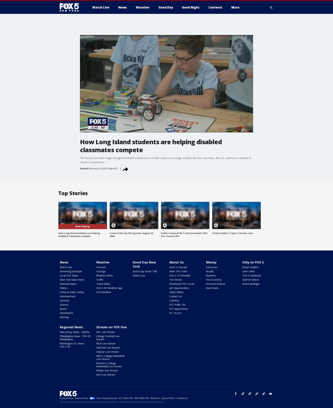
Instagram (243, 394)
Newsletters (66, 313)
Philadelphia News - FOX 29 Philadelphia (75, 338)
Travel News (103, 283)
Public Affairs (176, 292)
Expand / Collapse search (271, 7)
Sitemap (64, 317)
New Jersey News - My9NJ (74, 332)
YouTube (256, 394)
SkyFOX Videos (250, 279)
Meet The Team (178, 271)
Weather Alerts (104, 275)
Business (211, 275)
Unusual (64, 300)
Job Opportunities (179, 288)
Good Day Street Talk (145, 271)
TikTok (250, 394)
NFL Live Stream (105, 332)
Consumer (211, 267)
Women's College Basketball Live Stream (109, 365)
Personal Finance (215, 283)
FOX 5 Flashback (251, 275)
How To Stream (178, 267)
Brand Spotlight (251, 283)
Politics (64, 288)
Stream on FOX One (111, 327)
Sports (63, 308)
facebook (236, 394)
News (64, 262)
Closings (101, 271)
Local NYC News (69, 275)
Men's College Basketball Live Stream (110, 357)
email (270, 394)
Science (64, 304)
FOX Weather (103, 292)
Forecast (101, 267)
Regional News (71, 327)
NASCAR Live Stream (108, 347)
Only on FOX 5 (253, 262)
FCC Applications (178, 308)
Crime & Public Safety (72, 292)
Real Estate (212, 288)
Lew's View (248, 271)
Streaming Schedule (71, 271)
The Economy (213, 279)
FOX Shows (175, 279)
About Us (176, 262)
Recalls (210, 271)
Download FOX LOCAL (182, 283)
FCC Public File (177, 304)
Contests (174, 300)
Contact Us (175, 296)
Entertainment (68, 296)
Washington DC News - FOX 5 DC (73, 345)
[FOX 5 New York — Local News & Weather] (71, 7)
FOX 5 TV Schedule (179, 275)
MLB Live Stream (106, 343)
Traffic (100, 279)
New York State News (72, 279)
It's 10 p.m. (175, 313)
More (235, 7)
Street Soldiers (250, 267)
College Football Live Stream (108, 338)
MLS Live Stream (105, 374)
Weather (103, 262)
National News (68, 283)
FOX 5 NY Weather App (109, 288)
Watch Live (66, 267)
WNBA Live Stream (107, 370)
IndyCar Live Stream (107, 351)
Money (211, 262)
